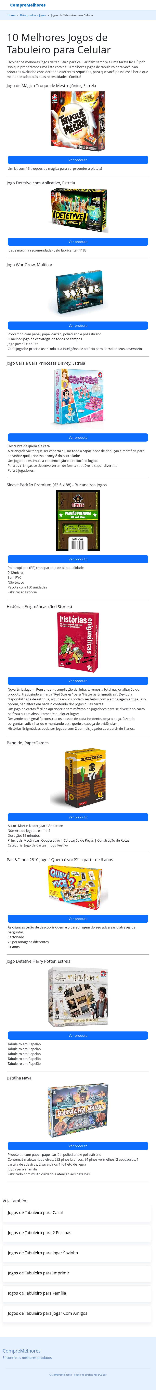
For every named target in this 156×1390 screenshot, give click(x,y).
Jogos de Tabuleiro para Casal (35, 1212)
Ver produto (78, 160)
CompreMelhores (28, 5)
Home (11, 15)
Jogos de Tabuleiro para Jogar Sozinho (43, 1252)
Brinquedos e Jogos (33, 15)
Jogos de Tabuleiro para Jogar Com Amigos (47, 1313)
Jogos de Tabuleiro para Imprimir (38, 1273)
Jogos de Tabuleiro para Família (37, 1293)
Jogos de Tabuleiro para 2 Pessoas (39, 1232)
